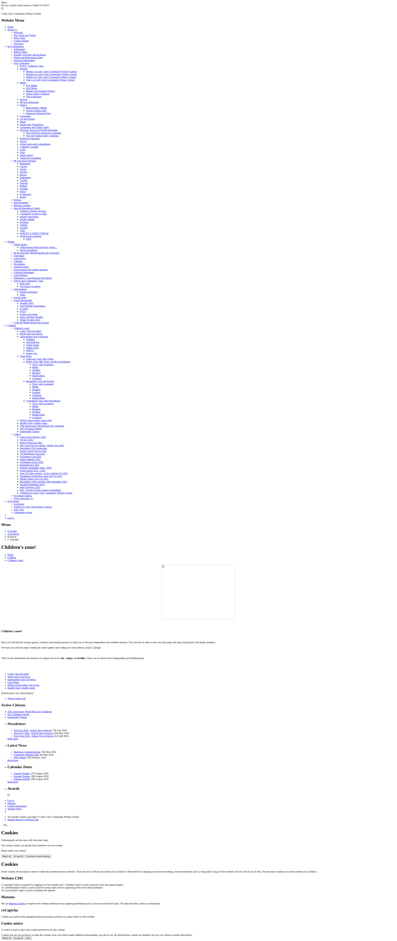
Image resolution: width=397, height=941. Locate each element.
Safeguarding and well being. (34, 336)
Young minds (32, 345)
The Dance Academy (30, 286)
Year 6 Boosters (34, 96)
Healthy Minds (27, 219)
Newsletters (19, 264)
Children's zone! (22, 328)
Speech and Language (31, 236)
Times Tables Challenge (37, 94)
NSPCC (30, 350)
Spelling (36, 370)
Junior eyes (31, 353)
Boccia (23, 174)
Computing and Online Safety (34, 127)
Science (23, 99)
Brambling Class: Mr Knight (40, 381)
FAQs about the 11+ (23, 498)
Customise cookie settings (38, 856)
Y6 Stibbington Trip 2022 (32, 454)
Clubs (23, 149)
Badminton (25, 177)
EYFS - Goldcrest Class (31, 66)
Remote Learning (22, 205)
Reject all (6, 856)
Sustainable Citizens (30, 431)
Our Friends (13, 501)
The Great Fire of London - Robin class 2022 (42, 445)
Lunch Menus (20, 275)
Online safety (32, 347)
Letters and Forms (29, 314)
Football (24, 188)
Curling (23, 180)
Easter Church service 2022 (33, 451)
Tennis (23, 169)
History (23, 105)
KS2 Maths (31, 88)
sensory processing (29, 216)
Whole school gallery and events (36, 420)
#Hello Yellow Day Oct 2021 (34, 479)
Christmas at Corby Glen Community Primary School (46, 493)
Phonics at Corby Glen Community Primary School (51, 71)
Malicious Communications (27, 752)
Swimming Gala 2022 (30, 456)
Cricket (23, 166)
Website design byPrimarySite (23, 819)
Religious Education (30, 138)
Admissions (19, 49)
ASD (22, 230)
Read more (12, 738)
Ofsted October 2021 (30, 320)
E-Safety (24, 308)
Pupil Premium (21, 202)
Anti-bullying (32, 342)
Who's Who (19, 38)
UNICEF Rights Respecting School (31, 322)
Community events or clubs (33, 214)
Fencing (24, 183)
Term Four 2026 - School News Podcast (33, 736)
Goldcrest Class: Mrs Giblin (39, 359)
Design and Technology (31, 124)
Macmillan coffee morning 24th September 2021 (43, 481)
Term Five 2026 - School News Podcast (33, 733)
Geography (25, 116)
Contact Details (21, 41)
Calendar (18, 261)
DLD (28, 239)
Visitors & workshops (30, 158)
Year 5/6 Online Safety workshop (42, 135)
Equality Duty (27, 303)
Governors (19, 504)
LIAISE (24, 227)
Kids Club (25, 283)
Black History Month (36, 108)
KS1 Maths (31, 85)
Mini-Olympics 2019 (30, 487)
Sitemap (11, 803)
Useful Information (23, 300)
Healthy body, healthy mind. (34, 423)
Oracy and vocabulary (43, 364)
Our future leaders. (23, 495)
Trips (22, 152)
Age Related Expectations (32, 306)
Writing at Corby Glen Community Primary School (51, 77)
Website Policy (14, 809)
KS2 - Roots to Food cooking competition (40, 490)
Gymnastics (25, 194)
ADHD (23, 225)
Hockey (24, 172)
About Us (12, 29)
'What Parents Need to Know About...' (39, 247)
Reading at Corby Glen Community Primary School (51, 74)
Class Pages (25, 356)
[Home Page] (2, 8)
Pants (22, 294)
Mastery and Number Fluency (40, 91)
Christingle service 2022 (32, 462)
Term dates (19, 255)
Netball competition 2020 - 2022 (36, 467)
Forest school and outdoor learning (31, 269)
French (23, 141)
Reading (36, 373)
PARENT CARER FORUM (34, 233)
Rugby (23, 197)
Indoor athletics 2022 (30, 459)
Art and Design (27, 119)
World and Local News (31, 334)
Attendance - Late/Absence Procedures (33, 278)
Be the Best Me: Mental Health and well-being (36, 253)
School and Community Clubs (28, 281)
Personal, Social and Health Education (38, 130)
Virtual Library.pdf (16, 698)
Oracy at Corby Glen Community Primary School (50, 80)
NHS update (20, 757)
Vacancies (18, 43)
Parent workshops (28, 250)
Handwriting (38, 375)
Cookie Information (17, 806)
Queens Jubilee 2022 (36, 110)
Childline (30, 339)
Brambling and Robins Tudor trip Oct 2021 (41, 476)
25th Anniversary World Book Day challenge (42, 426)
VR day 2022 (26, 440)
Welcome (18, 32)
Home (10, 27)
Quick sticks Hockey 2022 (33, 437)
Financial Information (24, 60)
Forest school (26, 155)
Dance (23, 191)
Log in (10, 518)
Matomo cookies (17, 903)
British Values (20, 52)
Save (28, 938)
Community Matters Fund (26, 754)
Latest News (20, 258)
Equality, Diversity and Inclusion (30, 54)
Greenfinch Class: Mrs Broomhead (43, 400)
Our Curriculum (21, 63)
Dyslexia (24, 222)
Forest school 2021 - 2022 (32, 470)
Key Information (15, 46)
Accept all (18, 856)
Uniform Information (24, 272)
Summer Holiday (22, 773)
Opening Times (21, 267)
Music (23, 121)
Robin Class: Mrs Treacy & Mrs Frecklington (48, 361)
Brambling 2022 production (33, 448)
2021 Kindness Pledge (31, 428)
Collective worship (29, 147)
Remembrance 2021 (30, 465)
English (23, 68)
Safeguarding (20, 289)
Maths (23, 82)
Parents (11, 241)
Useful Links (20, 297)
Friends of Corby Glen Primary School (33, 507)
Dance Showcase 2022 (31, 442)
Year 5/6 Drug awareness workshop (43, 133)
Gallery (17, 434)
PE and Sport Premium (25, 161)
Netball (23, 186)
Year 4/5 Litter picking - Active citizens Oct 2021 (44, 473)
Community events (23, 512)
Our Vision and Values (25, 35)
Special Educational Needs (27, 208)
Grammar (37, 378)
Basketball (25, 163)
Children (11, 325)
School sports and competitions (35, 144)
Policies (17, 200)
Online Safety (20, 244)
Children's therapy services (33, 211)
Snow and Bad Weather (31, 317)
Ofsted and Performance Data (28, 57)
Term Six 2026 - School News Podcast (33, 730)
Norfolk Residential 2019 (32, 484)
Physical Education (29, 102)
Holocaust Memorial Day (38, 113)
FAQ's (23, 311)
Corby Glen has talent (30, 331)
